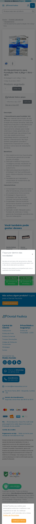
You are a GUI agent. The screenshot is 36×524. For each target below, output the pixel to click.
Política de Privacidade (11, 515)
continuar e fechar (19, 521)
